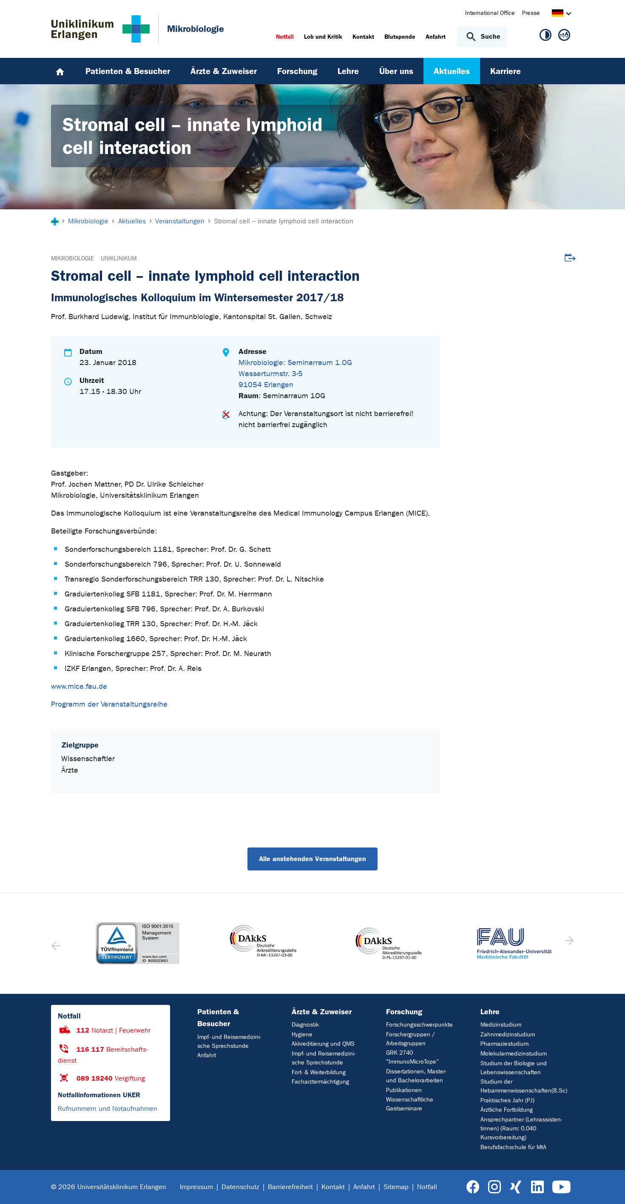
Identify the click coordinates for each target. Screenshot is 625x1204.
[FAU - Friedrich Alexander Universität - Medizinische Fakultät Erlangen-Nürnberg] (501, 944)
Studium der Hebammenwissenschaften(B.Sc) (523, 1086)
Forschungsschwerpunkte (419, 1024)
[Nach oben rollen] (608, 1186)
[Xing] (515, 1187)
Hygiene (302, 1034)
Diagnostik (305, 1024)
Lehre (490, 1011)
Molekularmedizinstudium (513, 1053)
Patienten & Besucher (218, 1017)
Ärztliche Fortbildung (506, 1109)
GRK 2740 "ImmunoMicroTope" (412, 1057)
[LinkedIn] (537, 1187)
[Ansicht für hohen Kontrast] (545, 36)
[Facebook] (473, 1187)
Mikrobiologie (72, 258)
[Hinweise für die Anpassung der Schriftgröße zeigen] (564, 36)
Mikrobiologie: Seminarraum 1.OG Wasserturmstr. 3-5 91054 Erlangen (295, 373)
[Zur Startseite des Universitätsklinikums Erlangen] (100, 29)
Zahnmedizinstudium (507, 1034)
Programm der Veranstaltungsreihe (109, 704)
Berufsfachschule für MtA (513, 1147)
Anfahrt (206, 1055)
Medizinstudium (500, 1024)
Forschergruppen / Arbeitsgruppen (410, 1039)
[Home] (60, 71)
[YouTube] (561, 1187)
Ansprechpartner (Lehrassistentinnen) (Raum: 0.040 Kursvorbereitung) (521, 1128)
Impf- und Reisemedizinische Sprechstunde (229, 1041)
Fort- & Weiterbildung (319, 1072)
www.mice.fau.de (79, 686)
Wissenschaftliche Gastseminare (409, 1104)
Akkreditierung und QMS (323, 1043)
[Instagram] (494, 1187)
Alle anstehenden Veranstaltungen (312, 859)
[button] (568, 943)
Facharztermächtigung (320, 1081)
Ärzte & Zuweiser (322, 1011)
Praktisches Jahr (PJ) (507, 1100)
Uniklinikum (118, 258)
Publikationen (404, 1090)
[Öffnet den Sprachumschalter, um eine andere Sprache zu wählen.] (557, 14)
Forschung (404, 1011)
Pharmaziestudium (504, 1043)
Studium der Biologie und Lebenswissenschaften (513, 1068)
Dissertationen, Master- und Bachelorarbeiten (416, 1076)
